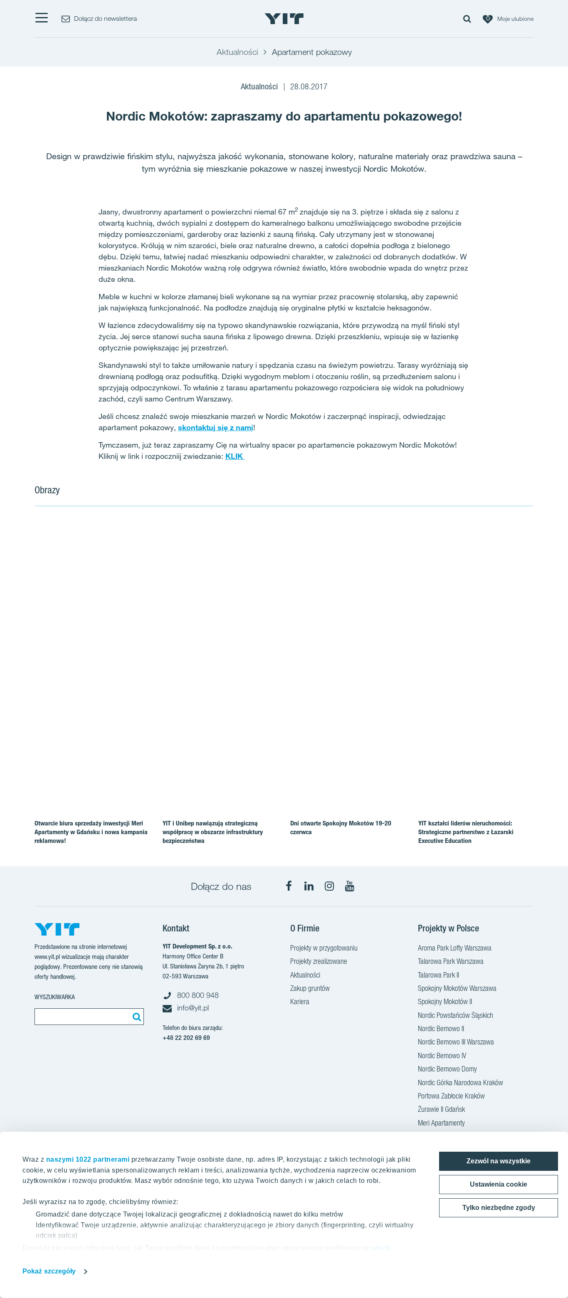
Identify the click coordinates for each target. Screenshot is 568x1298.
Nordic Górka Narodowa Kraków (460, 1082)
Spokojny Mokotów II (445, 1001)
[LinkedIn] (309, 886)
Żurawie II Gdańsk (441, 1109)
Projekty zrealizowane (318, 961)
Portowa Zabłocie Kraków (451, 1095)
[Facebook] (288, 886)
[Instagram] (329, 886)
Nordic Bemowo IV (442, 1055)
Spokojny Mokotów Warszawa (457, 988)
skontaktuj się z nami (215, 427)
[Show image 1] (200, 618)
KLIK (235, 456)
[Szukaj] (135, 1017)
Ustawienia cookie (498, 1184)
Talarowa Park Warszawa (451, 961)
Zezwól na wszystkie (499, 1161)
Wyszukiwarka (55, 997)
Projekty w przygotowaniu (324, 947)
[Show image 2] (450, 568)
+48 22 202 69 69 (186, 1038)
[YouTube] (349, 886)
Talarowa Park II (438, 974)
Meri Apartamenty (441, 1122)
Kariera (299, 1001)
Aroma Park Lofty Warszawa (454, 947)
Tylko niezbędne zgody (498, 1207)
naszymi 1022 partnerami (88, 1159)
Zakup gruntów (310, 988)
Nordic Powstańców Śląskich (455, 1015)
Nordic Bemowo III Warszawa (456, 1041)
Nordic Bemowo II (441, 1028)
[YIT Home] (284, 18)
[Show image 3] (450, 668)
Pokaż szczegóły (49, 1271)
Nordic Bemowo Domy (447, 1068)
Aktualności (305, 974)
